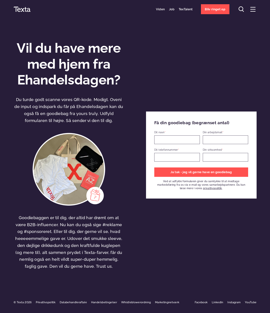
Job (171, 9)
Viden (160, 9)
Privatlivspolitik (45, 302)
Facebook (201, 302)
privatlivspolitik (212, 188)
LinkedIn (217, 302)
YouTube (250, 302)
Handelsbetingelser (104, 302)
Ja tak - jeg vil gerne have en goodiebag (201, 172)
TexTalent (186, 9)
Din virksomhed (213, 149)
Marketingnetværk (167, 302)
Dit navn (159, 132)
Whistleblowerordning (136, 302)
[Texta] (22, 9)
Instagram (234, 302)
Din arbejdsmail (213, 132)
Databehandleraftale (73, 302)
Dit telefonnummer (166, 149)
